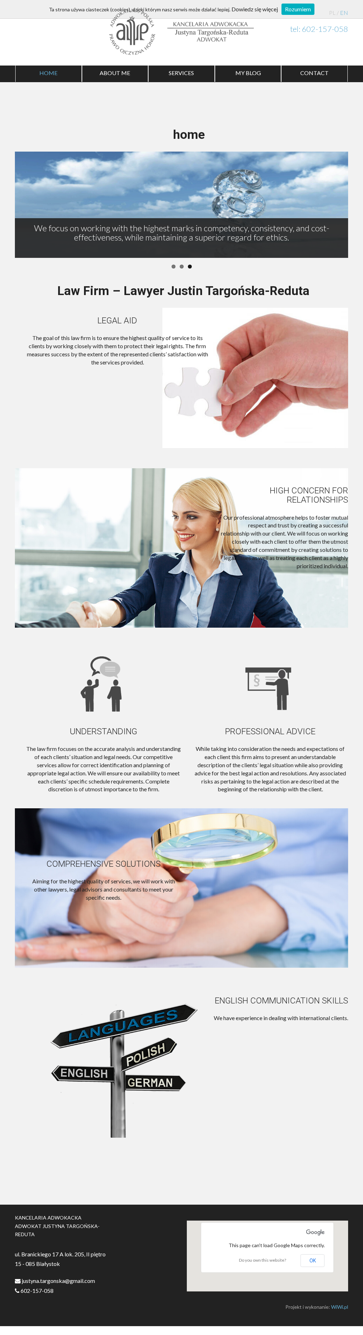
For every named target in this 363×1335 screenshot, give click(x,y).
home (48, 72)
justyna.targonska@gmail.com (58, 1280)
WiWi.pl (339, 1307)
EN (344, 12)
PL (332, 12)
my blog (248, 72)
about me (115, 72)
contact (314, 72)
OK (312, 1260)
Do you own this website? (262, 1260)
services (181, 72)
